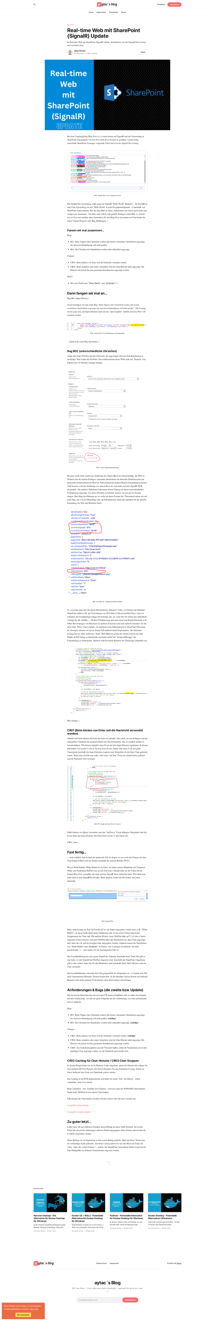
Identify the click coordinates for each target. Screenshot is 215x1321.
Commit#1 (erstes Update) (78, 1105)
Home (91, 12)
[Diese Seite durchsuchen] (34, 4)
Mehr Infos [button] (34, 1309)
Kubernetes (101, 12)
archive (70, 25)
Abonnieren (174, 4)
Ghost (179, 1263)
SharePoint (113, 12)
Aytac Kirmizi (79, 51)
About (123, 12)
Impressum (114, 1263)
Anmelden (161, 4)
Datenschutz (101, 1263)
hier (99, 136)
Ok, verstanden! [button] (23, 1315)
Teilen (142, 52)
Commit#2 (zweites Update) (78, 1111)
